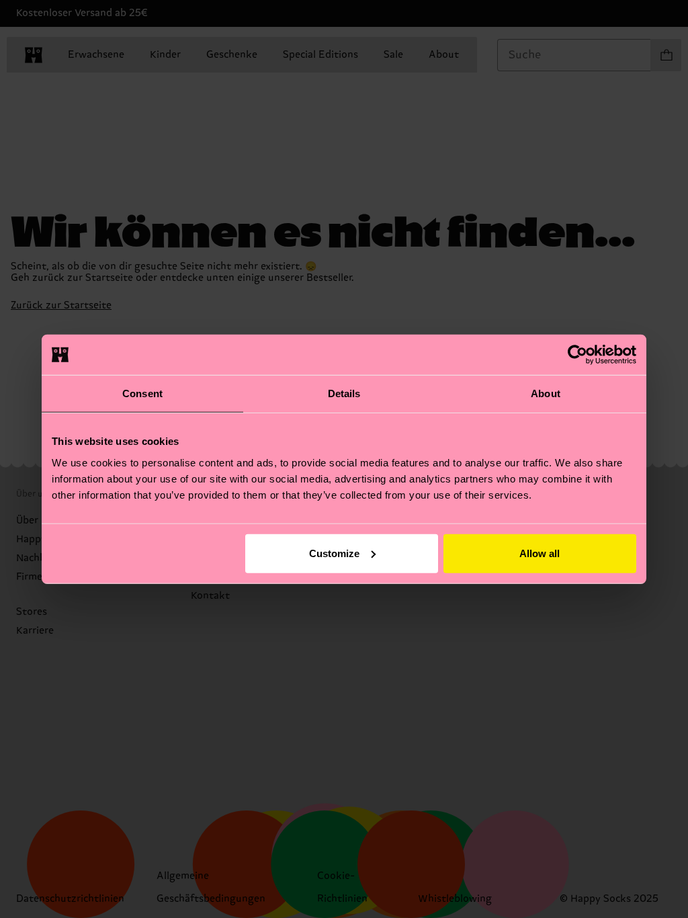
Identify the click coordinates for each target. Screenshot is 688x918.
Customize (334, 552)
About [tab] (545, 393)
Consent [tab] (142, 393)
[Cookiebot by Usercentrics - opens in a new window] (577, 355)
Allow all (539, 552)
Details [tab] (344, 393)
